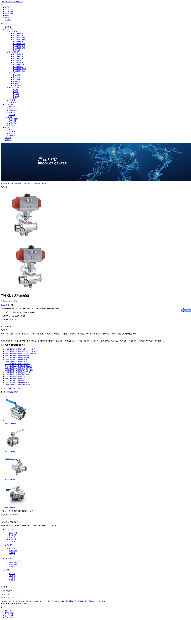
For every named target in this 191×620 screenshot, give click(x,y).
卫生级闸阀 (18, 42)
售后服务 (12, 125)
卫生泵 (17, 79)
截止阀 (17, 94)
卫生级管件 (13, 535)
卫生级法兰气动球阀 (14, 388)
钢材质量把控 (13, 119)
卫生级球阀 (18, 35)
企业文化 (12, 131)
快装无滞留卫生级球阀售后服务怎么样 (18, 366)
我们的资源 (9, 11)
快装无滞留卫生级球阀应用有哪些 (17, 357)
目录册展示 (13, 110)
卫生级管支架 (19, 58)
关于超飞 (12, 129)
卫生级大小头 (19, 65)
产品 (16, 102)
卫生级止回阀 (19, 39)
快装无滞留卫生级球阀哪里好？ (16, 378)
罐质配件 (17, 85)
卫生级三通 (18, 56)
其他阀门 (17, 50)
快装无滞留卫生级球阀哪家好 (15, 380)
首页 (2, 183)
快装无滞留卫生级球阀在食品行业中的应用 (20, 349)
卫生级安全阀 (19, 46)
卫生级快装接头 (20, 69)
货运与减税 (13, 123)
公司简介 (12, 133)
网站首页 (8, 7)
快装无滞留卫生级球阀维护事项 (16, 362)
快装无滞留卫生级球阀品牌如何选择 (17, 374)
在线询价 (4, 23)
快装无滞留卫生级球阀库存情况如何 (17, 385)
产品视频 (12, 113)
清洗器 (17, 81)
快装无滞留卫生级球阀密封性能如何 (17, 382)
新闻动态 (8, 17)
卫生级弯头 (18, 54)
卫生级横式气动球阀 (40, 183)
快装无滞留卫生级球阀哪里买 (15, 376)
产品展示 (9, 613)
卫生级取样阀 (19, 48)
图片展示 (12, 108)
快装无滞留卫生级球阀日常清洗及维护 (18, 372)
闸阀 (16, 90)
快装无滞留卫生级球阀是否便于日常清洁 (19, 370)
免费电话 (9, 615)
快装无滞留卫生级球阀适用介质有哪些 (18, 368)
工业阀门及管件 (14, 88)
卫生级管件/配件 (14, 52)
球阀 (16, 92)
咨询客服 (9, 617)
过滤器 (17, 75)
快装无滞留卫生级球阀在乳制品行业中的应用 (21, 351)
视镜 (16, 83)
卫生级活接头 (19, 71)
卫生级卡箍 (18, 67)
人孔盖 (17, 77)
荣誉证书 (12, 106)
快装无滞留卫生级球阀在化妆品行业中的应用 (21, 353)
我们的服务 (9, 13)
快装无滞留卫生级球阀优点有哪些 (17, 355)
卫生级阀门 (13, 31)
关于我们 (8, 15)
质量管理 (12, 136)
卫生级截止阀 (19, 44)
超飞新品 (12, 100)
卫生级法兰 (18, 60)
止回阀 (17, 96)
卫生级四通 (18, 62)
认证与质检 (13, 121)
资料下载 (12, 115)
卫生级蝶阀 (18, 33)
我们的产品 (9, 9)
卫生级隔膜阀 (19, 37)
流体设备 (12, 73)
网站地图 (23, 603)
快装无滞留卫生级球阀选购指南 (16, 359)
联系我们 (8, 20)
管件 (16, 98)
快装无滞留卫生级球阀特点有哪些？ (17, 364)
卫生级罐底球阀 (12, 392)
